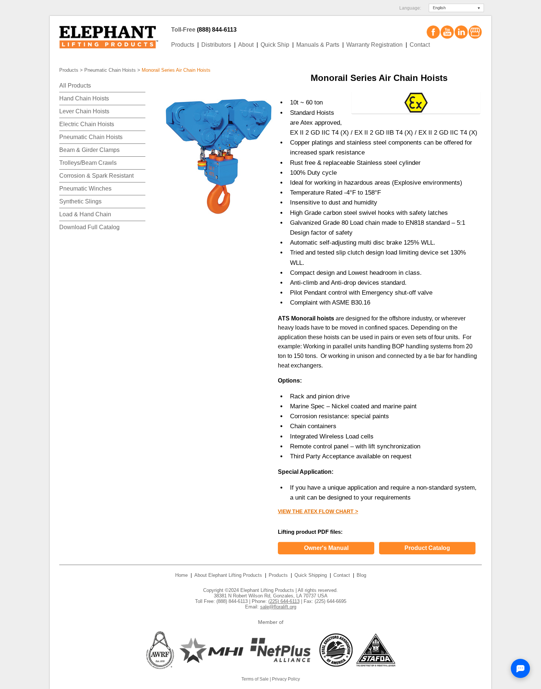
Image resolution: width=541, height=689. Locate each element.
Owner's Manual (326, 548)
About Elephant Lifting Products (228, 575)
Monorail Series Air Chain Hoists (176, 70)
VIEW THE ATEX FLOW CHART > (318, 511)
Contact (420, 45)
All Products (75, 85)
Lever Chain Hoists (84, 111)
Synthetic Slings (80, 201)
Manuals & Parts (317, 45)
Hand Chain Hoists (84, 98)
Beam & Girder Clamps (89, 150)
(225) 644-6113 (284, 601)
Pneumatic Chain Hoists (110, 70)
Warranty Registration (374, 45)
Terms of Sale (255, 679)
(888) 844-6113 (217, 29)
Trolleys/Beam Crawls (88, 163)
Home (181, 575)
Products (182, 45)
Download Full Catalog (89, 227)
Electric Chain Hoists (86, 124)
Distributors (216, 45)
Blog (361, 575)
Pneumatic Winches (85, 188)
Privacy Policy (286, 679)
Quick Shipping (310, 575)
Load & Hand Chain (85, 214)
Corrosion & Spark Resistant (96, 176)
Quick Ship (275, 45)
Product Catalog (427, 548)
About (246, 45)
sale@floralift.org (278, 607)
